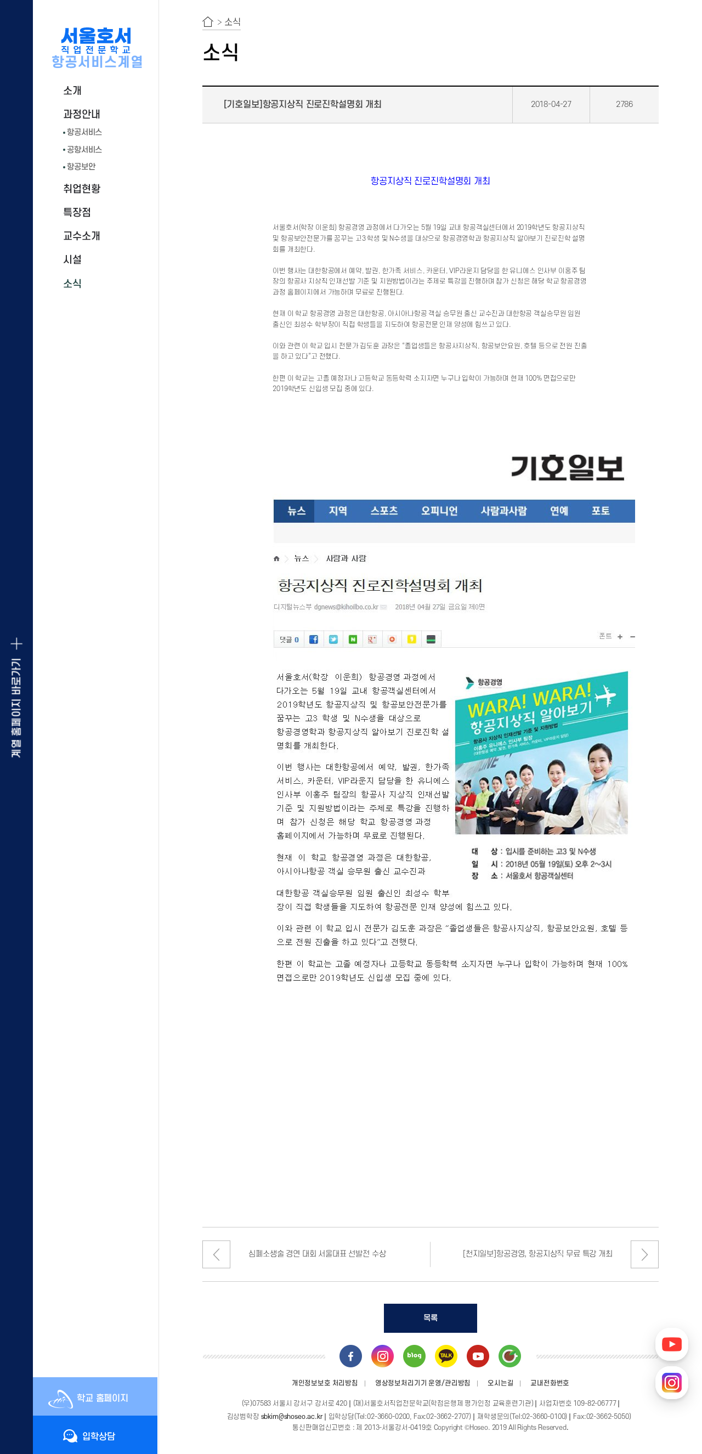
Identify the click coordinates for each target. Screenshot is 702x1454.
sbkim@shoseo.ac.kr (291, 1417)
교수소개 (81, 236)
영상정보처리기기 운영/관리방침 (423, 1383)
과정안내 (81, 115)
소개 (72, 91)
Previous (216, 1255)
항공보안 (81, 167)
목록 (430, 1318)
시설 (72, 260)
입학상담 (98, 1437)
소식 (72, 284)
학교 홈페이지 (102, 1399)
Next (645, 1255)
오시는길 (500, 1383)
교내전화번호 (549, 1383)
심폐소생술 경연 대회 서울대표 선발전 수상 (317, 1254)
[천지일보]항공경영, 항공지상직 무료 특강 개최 (538, 1254)
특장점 (77, 213)
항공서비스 (84, 132)
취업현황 (81, 189)
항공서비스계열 (98, 62)
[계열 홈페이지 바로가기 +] (16, 727)
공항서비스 (84, 150)
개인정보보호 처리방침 (325, 1383)
